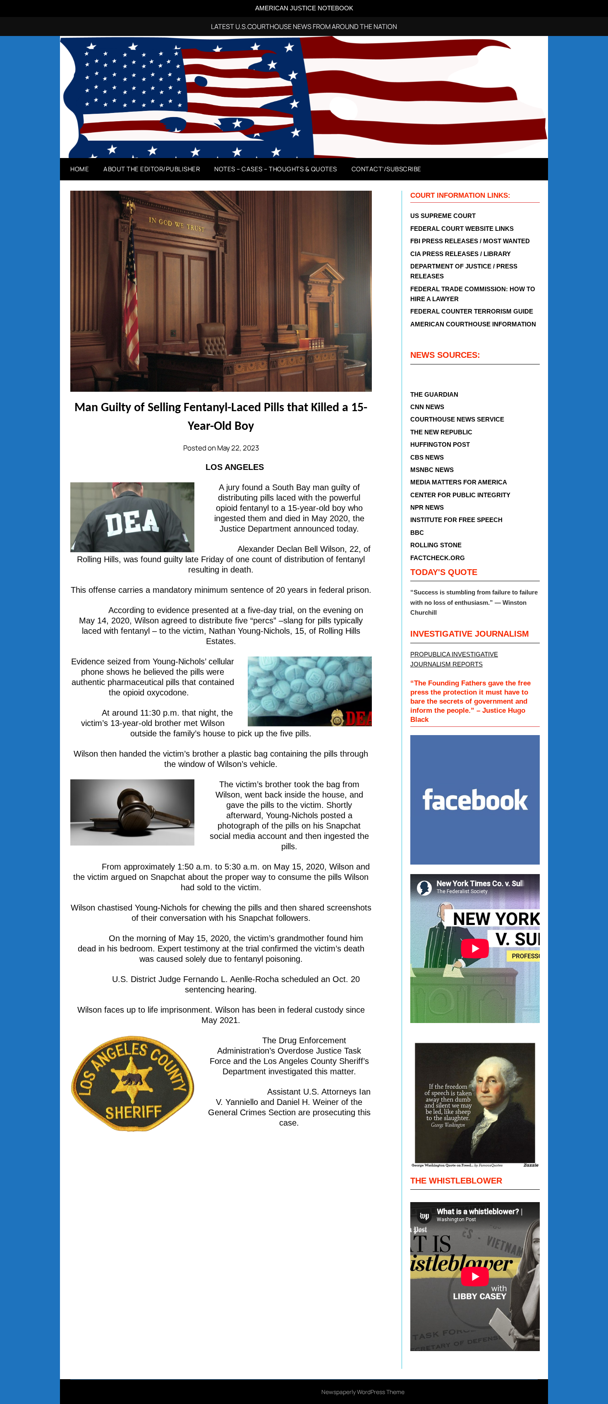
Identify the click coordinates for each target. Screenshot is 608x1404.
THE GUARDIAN (434, 394)
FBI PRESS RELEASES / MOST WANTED (470, 240)
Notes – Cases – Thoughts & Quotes (275, 169)
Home (79, 169)
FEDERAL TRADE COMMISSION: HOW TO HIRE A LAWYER (472, 293)
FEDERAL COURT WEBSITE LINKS (462, 228)
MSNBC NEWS (432, 469)
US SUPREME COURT (443, 215)
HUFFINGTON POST (440, 444)
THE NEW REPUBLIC (441, 432)
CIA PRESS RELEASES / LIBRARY (460, 253)
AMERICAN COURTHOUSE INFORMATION (473, 324)
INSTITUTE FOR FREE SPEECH (456, 519)
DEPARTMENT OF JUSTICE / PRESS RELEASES (463, 271)
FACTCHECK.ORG (437, 557)
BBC (417, 532)
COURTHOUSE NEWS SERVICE (457, 419)
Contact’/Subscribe (386, 169)
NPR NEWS (427, 507)
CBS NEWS (427, 457)
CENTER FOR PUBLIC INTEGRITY (460, 494)
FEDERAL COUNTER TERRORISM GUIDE (471, 311)
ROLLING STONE (436, 545)
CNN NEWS (427, 406)
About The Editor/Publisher (151, 169)
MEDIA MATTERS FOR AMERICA (458, 482)
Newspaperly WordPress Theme (363, 1392)
